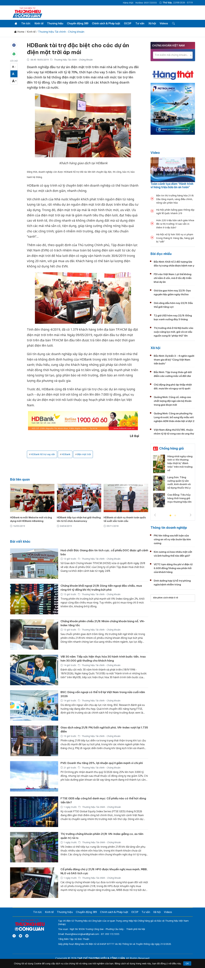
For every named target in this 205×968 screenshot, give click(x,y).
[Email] (27, 935)
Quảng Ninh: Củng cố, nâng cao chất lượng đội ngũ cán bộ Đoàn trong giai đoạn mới (173, 401)
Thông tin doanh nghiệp (169, 528)
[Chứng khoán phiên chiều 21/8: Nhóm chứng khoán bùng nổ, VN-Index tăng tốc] (34, 634)
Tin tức (25, 23)
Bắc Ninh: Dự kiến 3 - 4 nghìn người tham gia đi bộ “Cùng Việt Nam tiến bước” (174, 359)
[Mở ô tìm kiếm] (173, 23)
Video (155, 153)
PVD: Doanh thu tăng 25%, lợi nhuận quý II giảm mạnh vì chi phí (102, 763)
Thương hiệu (55, 23)
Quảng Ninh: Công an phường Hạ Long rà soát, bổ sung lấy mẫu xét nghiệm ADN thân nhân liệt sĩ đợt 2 (174, 417)
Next (191, 515)
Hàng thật (128, 3)
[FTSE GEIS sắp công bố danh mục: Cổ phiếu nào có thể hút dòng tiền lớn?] (34, 811)
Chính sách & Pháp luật (106, 23)
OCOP (127, 23)
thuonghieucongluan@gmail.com (82, 934)
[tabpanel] (173, 482)
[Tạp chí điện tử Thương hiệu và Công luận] (29, 925)
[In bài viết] (14, 54)
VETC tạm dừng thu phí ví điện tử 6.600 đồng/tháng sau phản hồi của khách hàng (173, 568)
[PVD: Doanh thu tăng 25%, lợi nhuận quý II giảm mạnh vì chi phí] (34, 776)
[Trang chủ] (16, 23)
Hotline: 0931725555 (146, 3)
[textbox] (173, 55)
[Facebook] (14, 935)
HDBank (66, 454)
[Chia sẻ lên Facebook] (14, 45)
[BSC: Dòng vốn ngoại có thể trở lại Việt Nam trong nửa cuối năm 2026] (34, 705)
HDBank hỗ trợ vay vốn (43, 454)
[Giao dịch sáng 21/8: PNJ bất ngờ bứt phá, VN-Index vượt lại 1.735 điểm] (34, 741)
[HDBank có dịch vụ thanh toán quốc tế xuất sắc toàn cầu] (126, 498)
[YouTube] (20, 935)
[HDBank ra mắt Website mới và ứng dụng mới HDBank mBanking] (32, 498)
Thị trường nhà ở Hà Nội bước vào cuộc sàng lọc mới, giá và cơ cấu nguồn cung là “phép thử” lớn (173, 331)
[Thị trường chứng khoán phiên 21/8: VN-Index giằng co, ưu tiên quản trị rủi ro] (34, 847)
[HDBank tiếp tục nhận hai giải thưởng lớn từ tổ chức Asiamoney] (79, 498)
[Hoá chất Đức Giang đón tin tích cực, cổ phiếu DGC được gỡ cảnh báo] (34, 563)
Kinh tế (39, 23)
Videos (164, 23)
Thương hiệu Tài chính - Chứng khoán (61, 31)
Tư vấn (139, 23)
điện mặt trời (84, 454)
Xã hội (152, 23)
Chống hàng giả (171, 448)
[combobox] (173, 55)
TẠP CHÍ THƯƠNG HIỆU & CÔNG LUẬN (101, 958)
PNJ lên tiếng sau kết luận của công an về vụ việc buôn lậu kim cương (172, 539)
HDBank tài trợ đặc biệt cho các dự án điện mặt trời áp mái (78, 49)
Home (20, 31)
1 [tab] (170, 515)
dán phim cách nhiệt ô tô (165, 597)
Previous (155, 515)
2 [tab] (175, 515)
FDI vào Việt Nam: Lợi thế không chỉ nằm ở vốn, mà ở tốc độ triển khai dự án (173, 278)
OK (187, 963)
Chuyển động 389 (77, 23)
